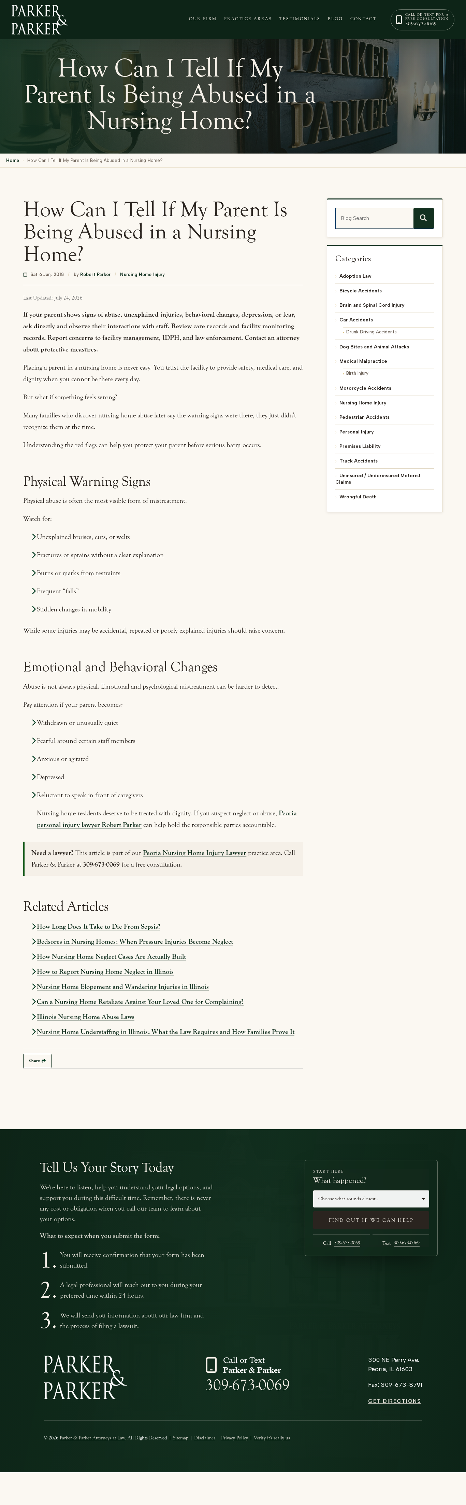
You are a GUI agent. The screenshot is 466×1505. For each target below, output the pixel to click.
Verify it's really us (272, 1438)
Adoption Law (355, 276)
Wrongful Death (358, 497)
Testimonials (300, 18)
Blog (335, 18)
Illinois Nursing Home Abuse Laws (85, 1017)
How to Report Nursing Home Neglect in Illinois (105, 972)
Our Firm (203, 18)
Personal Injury (356, 432)
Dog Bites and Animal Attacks (374, 347)
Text (401, 1243)
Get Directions (394, 1401)
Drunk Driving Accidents (371, 331)
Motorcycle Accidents (365, 388)
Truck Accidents (358, 461)
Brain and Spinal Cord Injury (372, 305)
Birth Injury (357, 373)
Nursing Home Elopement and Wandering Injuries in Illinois (123, 987)
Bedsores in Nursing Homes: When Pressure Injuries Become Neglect (135, 941)
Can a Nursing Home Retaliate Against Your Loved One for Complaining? (140, 1002)
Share (34, 1061)
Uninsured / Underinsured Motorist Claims (378, 479)
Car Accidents (356, 320)
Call (341, 1243)
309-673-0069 (247, 1385)
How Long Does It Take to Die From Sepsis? (98, 926)
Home (12, 160)
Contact (363, 18)
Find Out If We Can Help (371, 1220)
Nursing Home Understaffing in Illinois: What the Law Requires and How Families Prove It (165, 1032)
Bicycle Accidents (360, 291)
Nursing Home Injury (142, 274)
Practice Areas (248, 18)
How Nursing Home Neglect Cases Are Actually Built (111, 957)
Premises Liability (360, 446)
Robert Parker (95, 274)
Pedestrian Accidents (364, 417)
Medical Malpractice (363, 361)
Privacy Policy (234, 1438)
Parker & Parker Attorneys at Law (92, 1438)
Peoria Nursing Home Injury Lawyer (194, 853)
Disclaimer (204, 1438)
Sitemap (180, 1438)
